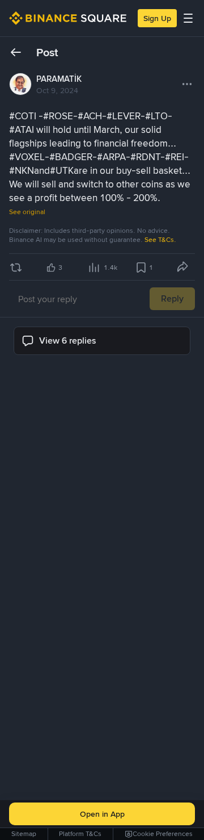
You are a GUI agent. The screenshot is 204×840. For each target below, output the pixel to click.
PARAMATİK (59, 79)
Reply (172, 298)
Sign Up (157, 18)
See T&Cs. (160, 239)
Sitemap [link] (23, 833)
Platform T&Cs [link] (80, 833)
